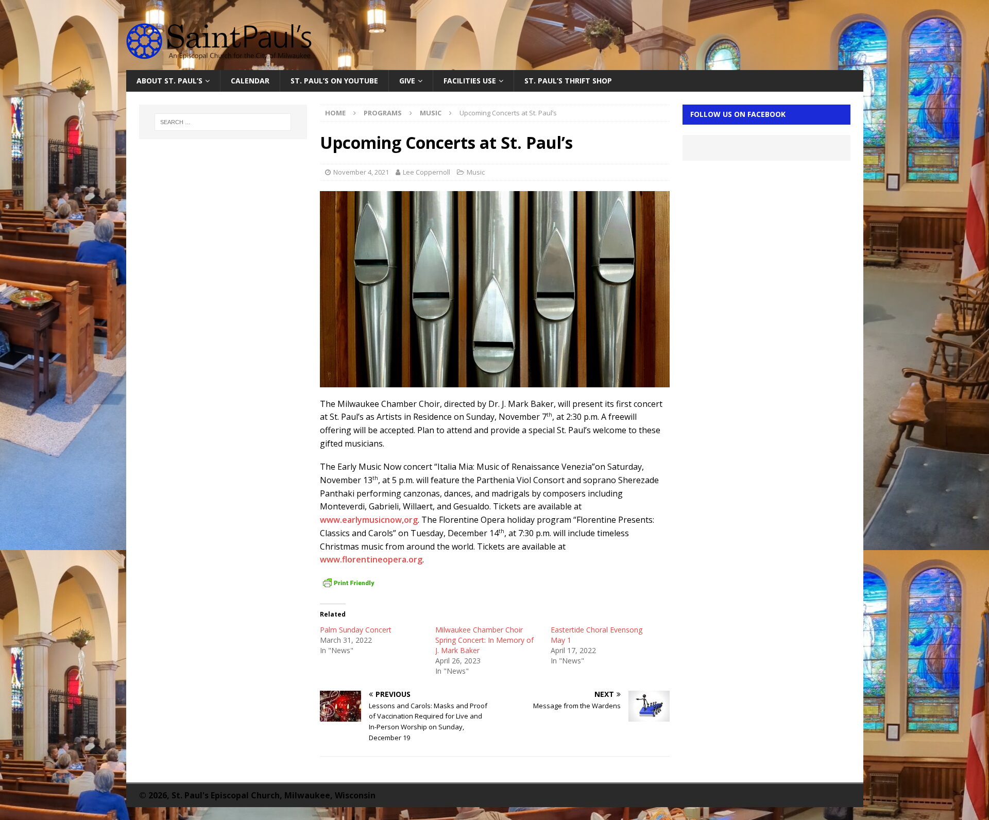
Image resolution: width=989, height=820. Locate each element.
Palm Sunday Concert (355, 630)
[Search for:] (223, 122)
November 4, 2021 (361, 172)
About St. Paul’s (169, 81)
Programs (383, 112)
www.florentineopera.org (371, 559)
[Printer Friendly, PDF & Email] (349, 583)
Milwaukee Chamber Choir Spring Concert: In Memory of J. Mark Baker (484, 640)
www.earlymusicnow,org (369, 519)
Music (476, 172)
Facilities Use (470, 81)
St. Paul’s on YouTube (334, 81)
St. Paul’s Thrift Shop (568, 81)
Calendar (250, 81)
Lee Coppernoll (426, 172)
